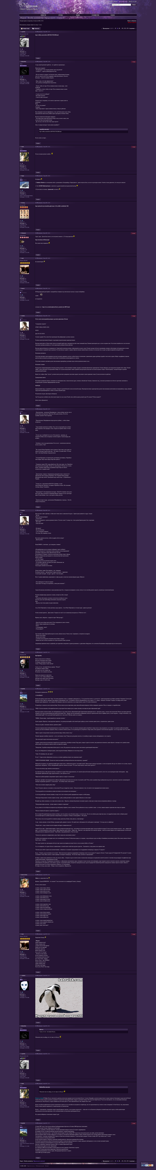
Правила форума (132, 22)
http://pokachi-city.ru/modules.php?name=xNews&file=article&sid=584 (51, 206)
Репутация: (22, 51)
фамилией (50, 189)
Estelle (22, 146)
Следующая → (132, 28)
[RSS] (126, 1)
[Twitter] (121, 1)
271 (122, 28)
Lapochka (23, 31)
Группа (60, 15)
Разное (113, 15)
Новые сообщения (131, 20)
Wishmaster (23, 233)
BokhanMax (23, 61)
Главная (110, 1)
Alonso (22, 652)
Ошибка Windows (40, 182)
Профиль (38, 58)
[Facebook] (120, 1)
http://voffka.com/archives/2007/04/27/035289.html (46, 35)
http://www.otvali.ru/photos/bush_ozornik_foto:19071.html (56, 307)
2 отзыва (133, 652)
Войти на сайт (133, 1)
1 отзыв (133, 61)
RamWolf (23, 688)
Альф (22, 258)
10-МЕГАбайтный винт (44, 186)
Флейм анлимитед (35, 18)
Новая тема (26, 28)
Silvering (23, 202)
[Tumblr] (125, 1)
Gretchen (23, 315)
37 (115, 28)
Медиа (78, 15)
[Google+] (123, 1)
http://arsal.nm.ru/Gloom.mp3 (42, 239)
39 (119, 28)
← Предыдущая (105, 28)
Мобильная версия (40, 1166)
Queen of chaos (24, 874)
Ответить (36, 28)
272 (125, 28)
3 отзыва (133, 233)
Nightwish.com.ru (31, 1166)
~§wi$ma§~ (23, 975)
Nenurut (22, 288)
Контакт (47, 1166)
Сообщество (95, 15)
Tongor (22, 175)
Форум (116, 1)
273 (127, 28)
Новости (43, 15)
